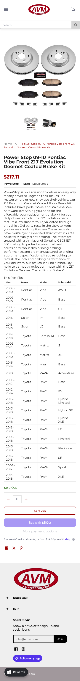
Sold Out (40, 510)
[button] (73, 9)
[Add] (26, 499)
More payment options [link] (40, 531)
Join (60, 639)
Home (8, 143)
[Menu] (6, 9)
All (16, 143)
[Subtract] (8, 499)
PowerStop (11, 183)
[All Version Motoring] (39, 9)
